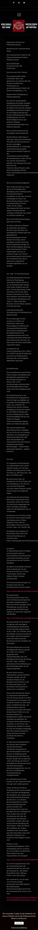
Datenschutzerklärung (19, 928)
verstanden (19, 923)
